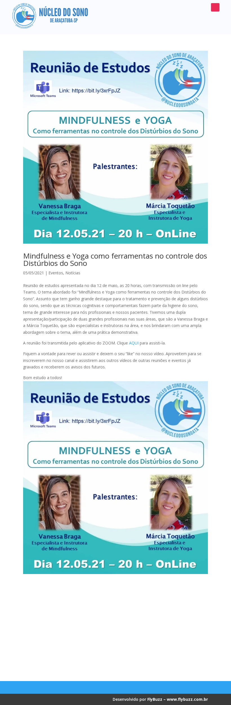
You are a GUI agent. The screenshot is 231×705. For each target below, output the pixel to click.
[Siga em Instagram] (215, 7)
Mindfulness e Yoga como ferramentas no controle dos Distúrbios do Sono (115, 259)
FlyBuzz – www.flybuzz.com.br (177, 699)
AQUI (134, 343)
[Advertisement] (115, 625)
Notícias (72, 272)
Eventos (55, 272)
